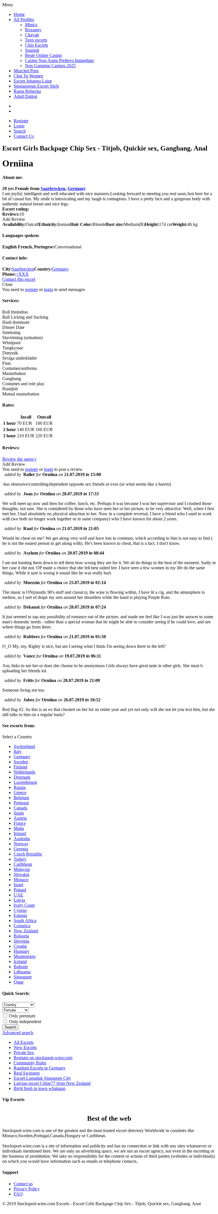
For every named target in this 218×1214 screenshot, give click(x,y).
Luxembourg (25, 782)
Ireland (20, 833)
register (31, 289)
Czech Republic (28, 854)
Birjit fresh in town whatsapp (40, 1088)
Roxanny (33, 29)
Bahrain (21, 966)
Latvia (19, 900)
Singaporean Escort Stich (36, 86)
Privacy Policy (27, 1188)
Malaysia (22, 869)
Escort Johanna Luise (33, 81)
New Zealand (26, 930)
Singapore (23, 976)
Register (21, 120)
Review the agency (19, 459)
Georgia (21, 848)
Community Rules (30, 1062)
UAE (18, 895)
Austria (20, 818)
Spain (19, 813)
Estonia (20, 915)
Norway (21, 843)
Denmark (22, 777)
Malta (19, 828)
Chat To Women (28, 75)
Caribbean (23, 864)
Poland (20, 889)
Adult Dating (25, 96)
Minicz (31, 24)
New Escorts (25, 1047)
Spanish (32, 50)
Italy (18, 751)
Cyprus (20, 910)
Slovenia (21, 941)
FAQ (18, 1194)
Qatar (19, 982)
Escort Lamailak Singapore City (42, 1078)
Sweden (21, 761)
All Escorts (23, 1042)
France (20, 823)
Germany (77, 188)
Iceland (20, 961)
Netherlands (24, 772)
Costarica (22, 925)
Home (19, 14)
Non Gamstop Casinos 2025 (50, 65)
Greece (20, 792)
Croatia (20, 946)
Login (19, 125)
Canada (20, 807)
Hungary (22, 951)
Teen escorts (36, 40)
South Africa (25, 920)
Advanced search (17, 1032)
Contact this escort (18, 279)
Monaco (21, 879)
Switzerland (24, 746)
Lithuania (22, 971)
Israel (18, 884)
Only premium (21, 1015)
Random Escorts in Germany (40, 1067)
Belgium (21, 797)
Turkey (20, 859)
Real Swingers (27, 1073)
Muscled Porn (26, 70)
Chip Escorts (36, 45)
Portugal (21, 802)
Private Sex (24, 1052)
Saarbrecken (53, 188)
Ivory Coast (24, 905)
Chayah (32, 34)
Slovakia (21, 874)
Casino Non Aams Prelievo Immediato (59, 60)
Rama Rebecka (27, 91)
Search (20, 131)
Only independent (24, 1021)
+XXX (22, 274)
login (48, 289)
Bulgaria (21, 935)
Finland (20, 766)
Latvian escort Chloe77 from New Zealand (52, 1083)
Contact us (23, 1183)
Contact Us (24, 136)
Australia (22, 838)
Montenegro (24, 956)
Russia (20, 787)
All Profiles (24, 19)
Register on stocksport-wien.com (43, 1057)
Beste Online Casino (43, 55)
